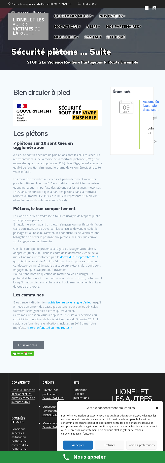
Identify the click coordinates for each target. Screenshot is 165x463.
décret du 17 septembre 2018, (79, 257)
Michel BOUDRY (53, 415)
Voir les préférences (142, 445)
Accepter (78, 445)
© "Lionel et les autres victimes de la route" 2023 (23, 398)
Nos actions (66, 26)
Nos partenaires (122, 26)
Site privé (115, 37)
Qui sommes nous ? (72, 16)
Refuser (109, 445)
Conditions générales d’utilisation (18, 433)
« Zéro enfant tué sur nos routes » (49, 328)
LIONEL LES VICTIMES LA (28, 26)
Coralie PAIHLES (53, 398)
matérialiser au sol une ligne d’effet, (68, 302)
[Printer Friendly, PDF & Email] (22, 353)
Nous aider (65, 37)
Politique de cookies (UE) (19, 443)
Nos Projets (111, 16)
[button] (157, 408)
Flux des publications (81, 396)
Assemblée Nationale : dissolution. (151, 105)
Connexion (80, 390)
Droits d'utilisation (23, 390)
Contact (93, 37)
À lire (92, 26)
